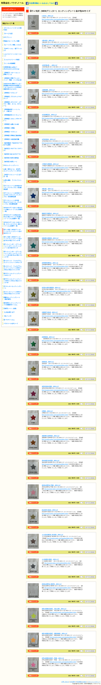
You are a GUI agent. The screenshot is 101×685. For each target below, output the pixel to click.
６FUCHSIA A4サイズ (48, 139)
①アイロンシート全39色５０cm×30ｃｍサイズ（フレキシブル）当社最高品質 (13, 194)
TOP (27, 8)
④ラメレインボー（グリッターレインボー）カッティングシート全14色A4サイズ (13, 246)
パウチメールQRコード (11, 323)
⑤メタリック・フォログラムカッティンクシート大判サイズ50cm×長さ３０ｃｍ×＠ (13, 268)
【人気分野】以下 (9, 312)
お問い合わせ (65, 682)
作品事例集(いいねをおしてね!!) (42, 3)
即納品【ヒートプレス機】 (12, 41)
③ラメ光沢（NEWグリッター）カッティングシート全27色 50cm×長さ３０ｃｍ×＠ (13, 238)
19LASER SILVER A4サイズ (50, 460)
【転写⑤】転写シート (10, 161)
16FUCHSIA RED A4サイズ (50, 386)
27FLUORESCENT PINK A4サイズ (53, 658)
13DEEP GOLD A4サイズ (50, 312)
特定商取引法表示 (81, 682)
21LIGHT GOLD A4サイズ (50, 510)
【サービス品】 (8, 33)
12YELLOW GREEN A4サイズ (51, 287)
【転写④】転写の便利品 (11, 158)
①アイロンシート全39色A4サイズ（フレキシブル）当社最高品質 (13, 187)
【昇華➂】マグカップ (10, 93)
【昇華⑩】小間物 (9, 128)
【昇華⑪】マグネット (10, 132)
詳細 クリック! (33, 33)
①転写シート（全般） (10, 308)
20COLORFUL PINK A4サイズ (51, 485)
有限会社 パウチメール (12, 3)
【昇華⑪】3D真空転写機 (11, 139)
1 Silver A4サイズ (47, 16)
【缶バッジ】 (8, 316)
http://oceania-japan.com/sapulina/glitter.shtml (55, 19)
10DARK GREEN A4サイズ (50, 238)
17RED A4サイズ (47, 411)
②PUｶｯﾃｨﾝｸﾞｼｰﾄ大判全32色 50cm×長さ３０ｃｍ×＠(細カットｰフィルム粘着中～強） (13, 216)
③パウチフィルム (9, 320)
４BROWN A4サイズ (48, 90)
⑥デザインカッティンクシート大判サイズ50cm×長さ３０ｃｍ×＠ (13, 280)
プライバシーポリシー (94, 682)
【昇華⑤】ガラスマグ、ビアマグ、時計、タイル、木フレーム (13, 103)
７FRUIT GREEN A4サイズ (50, 164)
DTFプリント (8, 37)
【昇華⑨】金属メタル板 (11, 124)
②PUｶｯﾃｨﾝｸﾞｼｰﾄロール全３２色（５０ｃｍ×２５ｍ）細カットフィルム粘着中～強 (13, 224)
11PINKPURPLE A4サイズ (50, 263)
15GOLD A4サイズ (48, 361)
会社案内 (72, 682)
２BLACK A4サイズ (48, 40)
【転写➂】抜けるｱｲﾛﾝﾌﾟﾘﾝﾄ (12, 154)
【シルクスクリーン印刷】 (12, 59)
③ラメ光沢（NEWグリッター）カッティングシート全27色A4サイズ (13, 231)
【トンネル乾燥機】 (10, 63)
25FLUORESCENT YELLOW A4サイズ (54, 608)
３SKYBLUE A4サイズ (49, 65)
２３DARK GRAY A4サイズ (50, 559)
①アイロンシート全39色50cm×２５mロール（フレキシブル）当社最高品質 (13, 202)
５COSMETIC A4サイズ (49, 114)
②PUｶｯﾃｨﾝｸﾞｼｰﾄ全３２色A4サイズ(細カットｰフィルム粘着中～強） (13, 209)
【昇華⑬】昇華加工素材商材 (13, 135)
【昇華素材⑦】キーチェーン (13, 115)
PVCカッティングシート (11, 165)
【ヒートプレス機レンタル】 (13, 45)
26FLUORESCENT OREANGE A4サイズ (54, 633)
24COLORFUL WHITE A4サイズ (51, 584)
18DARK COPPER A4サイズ (50, 436)
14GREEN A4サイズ (48, 337)
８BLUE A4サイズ (47, 188)
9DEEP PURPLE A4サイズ (50, 213)
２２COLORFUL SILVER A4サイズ (52, 534)
